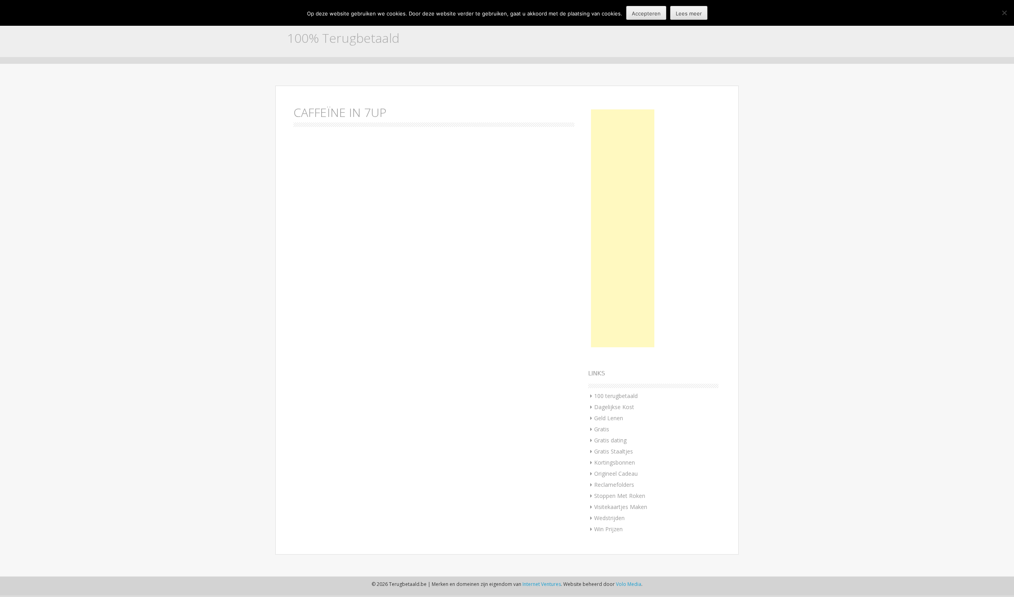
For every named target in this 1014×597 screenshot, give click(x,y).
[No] (1004, 13)
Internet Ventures (541, 584)
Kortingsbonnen (614, 462)
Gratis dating (610, 440)
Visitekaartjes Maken (620, 507)
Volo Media (628, 584)
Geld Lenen (608, 418)
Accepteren (646, 13)
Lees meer (689, 13)
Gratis (601, 429)
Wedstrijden (609, 518)
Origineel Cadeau (616, 473)
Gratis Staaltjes (613, 451)
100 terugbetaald (616, 396)
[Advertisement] (622, 228)
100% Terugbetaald (343, 37)
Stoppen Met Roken (619, 495)
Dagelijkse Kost (614, 407)
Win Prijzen (608, 529)
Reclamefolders (614, 484)
